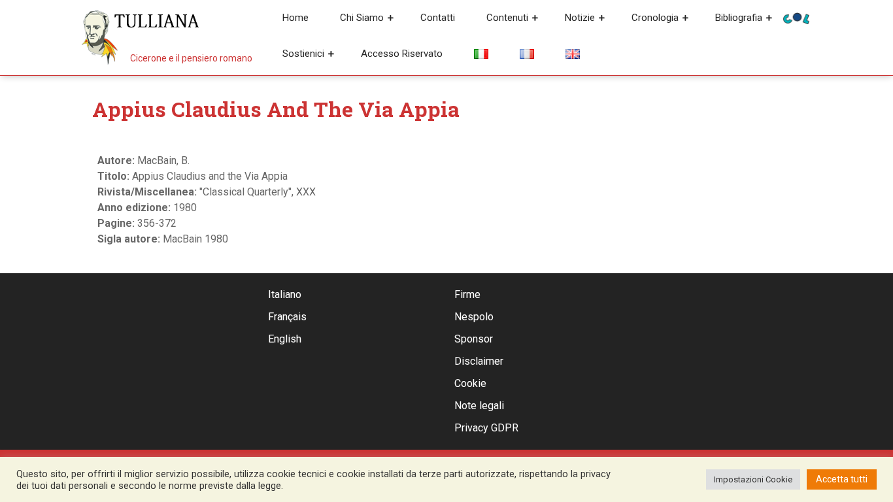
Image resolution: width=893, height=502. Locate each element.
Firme (467, 294)
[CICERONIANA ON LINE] (796, 17)
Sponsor (473, 339)
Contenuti (507, 18)
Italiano (284, 294)
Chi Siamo (362, 18)
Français (287, 316)
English (284, 339)
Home (295, 18)
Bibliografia (738, 18)
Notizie (580, 18)
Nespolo (474, 316)
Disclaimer (478, 361)
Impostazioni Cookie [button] (753, 479)
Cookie (470, 383)
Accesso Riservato (402, 53)
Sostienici (303, 53)
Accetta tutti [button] (842, 479)
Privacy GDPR (486, 428)
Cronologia (655, 18)
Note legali (479, 405)
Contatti (437, 18)
